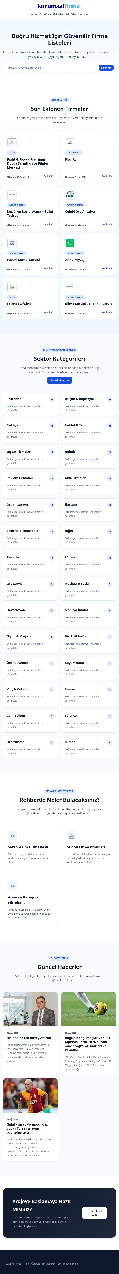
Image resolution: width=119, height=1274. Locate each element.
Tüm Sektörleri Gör (59, 380)
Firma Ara (106, 68)
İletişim (83, 14)
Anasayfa (36, 14)
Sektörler (71, 14)
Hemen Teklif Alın (94, 1212)
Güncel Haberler (53, 14)
